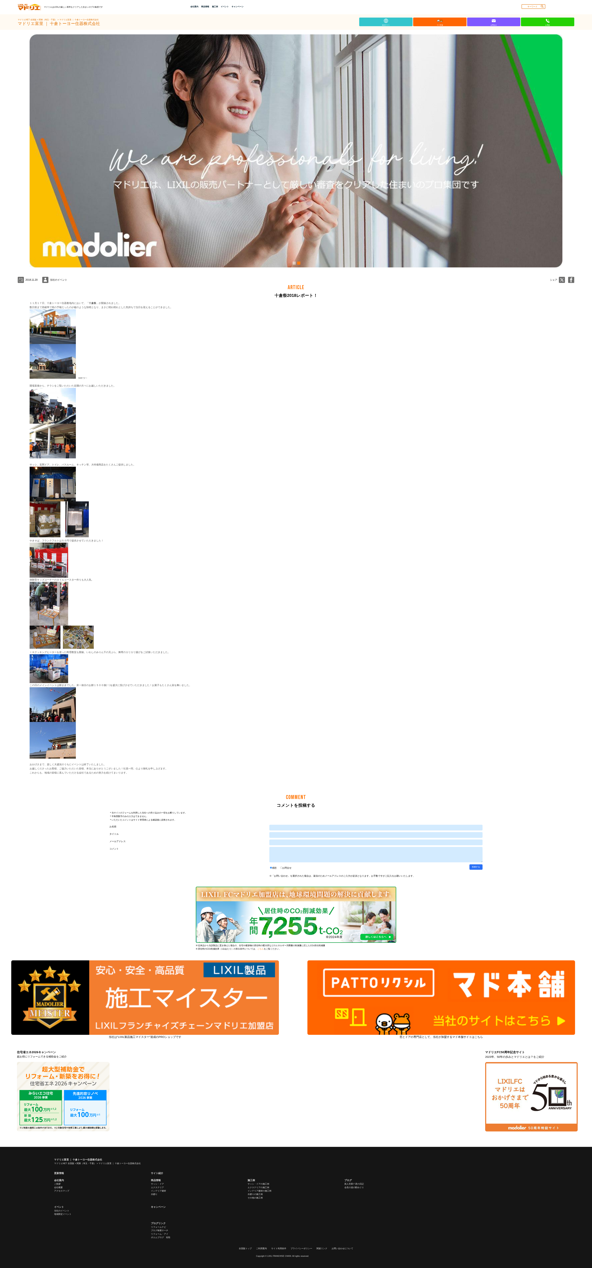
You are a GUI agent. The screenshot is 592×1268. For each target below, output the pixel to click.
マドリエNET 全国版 (27, 19)
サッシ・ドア (157, 1184)
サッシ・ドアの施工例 (258, 1184)
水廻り (154, 1194)
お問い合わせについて (342, 1248)
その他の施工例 (255, 1197)
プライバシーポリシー (301, 1248)
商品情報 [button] (205, 6)
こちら (260, 949)
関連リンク (322, 1248)
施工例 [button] (215, 6)
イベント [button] (225, 6)
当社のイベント (61, 1210)
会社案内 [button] (194, 6)
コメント (114, 848)
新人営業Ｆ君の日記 (354, 1184)
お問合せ (287, 868)
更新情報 (59, 1173)
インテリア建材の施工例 (259, 1191)
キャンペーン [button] (238, 6)
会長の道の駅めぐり (354, 1187)
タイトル (114, 834)
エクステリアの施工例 (258, 1187)
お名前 (112, 826)
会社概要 (58, 1187)
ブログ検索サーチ (159, 1230)
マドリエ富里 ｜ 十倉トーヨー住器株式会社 (79, 19)
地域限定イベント (62, 1214)
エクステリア (157, 1187)
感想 (274, 868)
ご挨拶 (57, 1184)
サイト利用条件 (278, 1248)
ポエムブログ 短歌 (160, 1237)
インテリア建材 (158, 1191)
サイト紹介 (157, 1173)
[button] (293, 263)
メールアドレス (117, 841)
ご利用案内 (261, 1248)
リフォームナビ (158, 1227)
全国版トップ (245, 1248)
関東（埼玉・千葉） (48, 19)
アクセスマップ (61, 1191)
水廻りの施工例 (255, 1194)
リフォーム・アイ (159, 1234)
